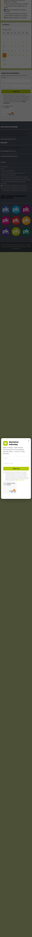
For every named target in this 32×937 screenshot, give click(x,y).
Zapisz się (16, 468)
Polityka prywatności (20, 480)
